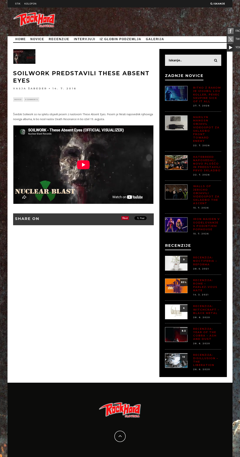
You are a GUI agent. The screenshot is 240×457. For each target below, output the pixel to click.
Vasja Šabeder (30, 88)
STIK (18, 4)
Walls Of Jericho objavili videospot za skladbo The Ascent (206, 194)
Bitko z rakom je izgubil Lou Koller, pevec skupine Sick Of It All (207, 94)
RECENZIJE (59, 39)
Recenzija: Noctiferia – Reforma (205, 261)
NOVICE (37, 39)
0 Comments (31, 99)
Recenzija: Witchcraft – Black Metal (206, 309)
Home (20, 39)
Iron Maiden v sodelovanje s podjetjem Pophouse (206, 224)
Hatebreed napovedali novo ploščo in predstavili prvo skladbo (207, 163)
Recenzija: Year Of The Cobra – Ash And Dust (205, 334)
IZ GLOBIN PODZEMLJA (120, 39)
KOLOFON (30, 4)
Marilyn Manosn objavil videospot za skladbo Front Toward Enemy (206, 129)
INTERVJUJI (84, 39)
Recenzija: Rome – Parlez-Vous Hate (205, 285)
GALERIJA (155, 39)
